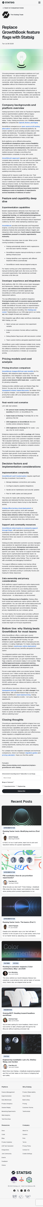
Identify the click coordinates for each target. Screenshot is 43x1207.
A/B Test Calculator (7, 1146)
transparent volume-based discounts (15, 390)
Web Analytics (6, 1115)
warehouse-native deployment (25, 646)
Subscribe (21, 791)
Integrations (5, 1150)
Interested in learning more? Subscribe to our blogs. (18, 774)
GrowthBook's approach (11, 158)
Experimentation (6, 1096)
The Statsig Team (16, 15)
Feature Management (8, 1092)
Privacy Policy (27, 1146)
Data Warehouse (6, 1100)
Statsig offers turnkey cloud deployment (16, 508)
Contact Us (26, 1150)
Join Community (6, 1154)
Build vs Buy (26, 1100)
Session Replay (6, 1107)
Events (4, 1157)
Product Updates (7, 1142)
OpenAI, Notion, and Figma (28, 123)
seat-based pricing (24, 695)
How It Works (26, 1096)
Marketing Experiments (8, 1111)
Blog (3, 1138)
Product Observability (29, 1092)
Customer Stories (28, 1107)
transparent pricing (9, 690)
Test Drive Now (6, 1119)
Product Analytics (7, 1104)
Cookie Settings (27, 1154)
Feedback (5, 1161)
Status (4, 1165)
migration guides (31, 753)
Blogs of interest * (8, 782)
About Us (25, 1130)
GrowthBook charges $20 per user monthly (18, 371)
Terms (24, 1142)
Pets (24, 1138)
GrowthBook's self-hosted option (14, 476)
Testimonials (26, 1111)
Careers (25, 1134)
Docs (3, 1130)
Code (3, 1134)
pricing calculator (8, 755)
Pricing (25, 1104)
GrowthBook (6, 226)
